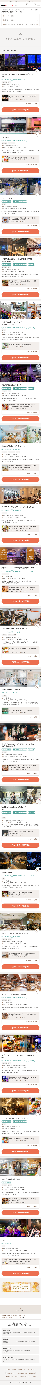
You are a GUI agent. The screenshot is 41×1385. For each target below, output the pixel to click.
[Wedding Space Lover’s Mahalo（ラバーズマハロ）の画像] (20, 795)
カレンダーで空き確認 (21, 110)
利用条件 (20, 1369)
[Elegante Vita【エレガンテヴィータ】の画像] (20, 434)
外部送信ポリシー (10, 1373)
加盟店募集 (32, 1373)
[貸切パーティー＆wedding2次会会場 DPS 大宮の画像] (20, 556)
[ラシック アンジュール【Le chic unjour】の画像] (20, 922)
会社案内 (7, 1369)
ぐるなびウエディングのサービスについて (16, 1376)
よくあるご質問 (32, 1376)
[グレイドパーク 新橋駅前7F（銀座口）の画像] (20, 982)
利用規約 (14, 1369)
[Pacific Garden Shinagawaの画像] (20, 678)
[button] (20, 1332)
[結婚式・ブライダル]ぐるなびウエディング (12, 1315)
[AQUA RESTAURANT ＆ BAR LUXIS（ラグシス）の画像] (20, 62)
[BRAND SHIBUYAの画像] (20, 861)
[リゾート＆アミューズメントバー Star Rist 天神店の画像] (20, 1043)
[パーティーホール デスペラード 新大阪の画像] (20, 1106)
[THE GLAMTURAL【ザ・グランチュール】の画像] (20, 617)
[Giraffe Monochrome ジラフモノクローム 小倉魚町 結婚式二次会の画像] (20, 732)
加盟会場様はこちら (22, 1373)
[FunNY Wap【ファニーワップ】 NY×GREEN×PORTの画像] (20, 310)
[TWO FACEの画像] (20, 125)
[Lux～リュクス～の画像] (20, 186)
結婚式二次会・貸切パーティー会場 (10, 1317)
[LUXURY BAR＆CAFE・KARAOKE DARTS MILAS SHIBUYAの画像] (20, 247)
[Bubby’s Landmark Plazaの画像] (20, 1167)
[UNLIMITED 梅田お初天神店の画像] (20, 373)
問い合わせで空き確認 (21, 662)
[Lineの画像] (20, 1228)
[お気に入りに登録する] (37, 71)
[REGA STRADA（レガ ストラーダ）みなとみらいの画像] (20, 495)
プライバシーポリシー (29, 1369)
